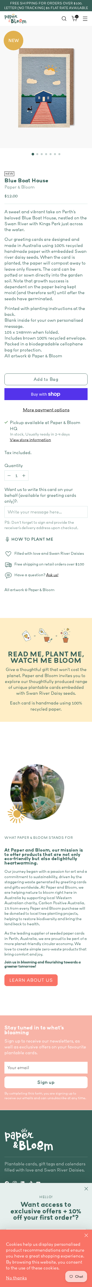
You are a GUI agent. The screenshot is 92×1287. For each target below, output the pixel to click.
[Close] (86, 1235)
